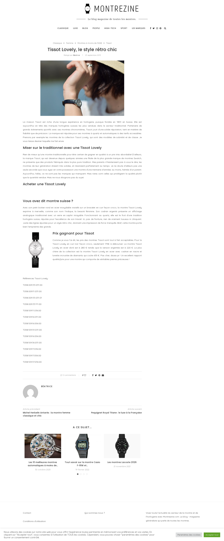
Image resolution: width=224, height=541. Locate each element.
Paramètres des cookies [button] (189, 535)
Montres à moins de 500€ (90, 43)
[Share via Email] (103, 375)
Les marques (138, 28)
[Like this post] (87, 375)
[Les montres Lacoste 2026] (122, 446)
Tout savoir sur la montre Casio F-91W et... (82, 464)
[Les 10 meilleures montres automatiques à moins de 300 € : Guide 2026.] (43, 446)
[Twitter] (154, 28)
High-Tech (110, 28)
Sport (124, 28)
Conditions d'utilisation (34, 521)
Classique (63, 28)
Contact (27, 513)
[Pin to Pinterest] (99, 375)
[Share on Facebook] (92, 375)
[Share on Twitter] (96, 375)
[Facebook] (150, 28)
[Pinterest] (160, 28)
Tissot (109, 43)
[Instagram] (157, 28)
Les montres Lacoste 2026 (122, 462)
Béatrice (76, 55)
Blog (85, 28)
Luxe (75, 28)
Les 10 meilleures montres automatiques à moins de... (43, 464)
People (96, 28)
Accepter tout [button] (212, 535)
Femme (69, 43)
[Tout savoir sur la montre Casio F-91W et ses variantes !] (82, 446)
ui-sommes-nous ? (95, 513)
